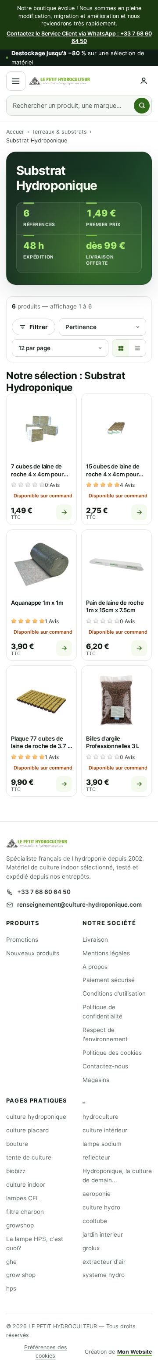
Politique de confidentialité (102, 1012)
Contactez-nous (105, 1066)
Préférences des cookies (45, 1351)
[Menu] (15, 81)
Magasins (96, 1079)
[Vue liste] (137, 348)
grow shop (21, 1274)
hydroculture (100, 1116)
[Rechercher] (142, 105)
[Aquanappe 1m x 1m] (41, 564)
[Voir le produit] (64, 512)
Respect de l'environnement (105, 1034)
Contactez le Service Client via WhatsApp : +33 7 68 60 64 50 (79, 37)
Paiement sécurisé (109, 979)
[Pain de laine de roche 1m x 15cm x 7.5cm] (116, 564)
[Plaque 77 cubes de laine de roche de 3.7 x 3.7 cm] (41, 700)
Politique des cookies (112, 1052)
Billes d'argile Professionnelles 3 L (112, 742)
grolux (91, 1248)
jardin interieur (103, 1234)
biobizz (15, 1170)
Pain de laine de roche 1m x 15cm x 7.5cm (115, 606)
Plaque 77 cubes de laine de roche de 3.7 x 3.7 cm (41, 746)
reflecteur (96, 1157)
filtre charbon (25, 1211)
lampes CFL (23, 1198)
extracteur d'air (104, 1261)
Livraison (95, 939)
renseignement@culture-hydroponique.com (79, 904)
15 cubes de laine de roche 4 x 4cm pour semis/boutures (113, 474)
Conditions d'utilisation (114, 993)
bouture (17, 1143)
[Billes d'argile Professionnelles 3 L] (116, 700)
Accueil (15, 131)
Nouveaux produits (32, 953)
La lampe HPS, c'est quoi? (34, 1243)
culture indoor (25, 1184)
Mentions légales (106, 953)
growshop (20, 1225)
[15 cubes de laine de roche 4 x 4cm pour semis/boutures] (116, 428)
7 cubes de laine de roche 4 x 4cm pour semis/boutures (37, 474)
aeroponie (97, 1193)
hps (11, 1288)
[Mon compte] (144, 81)
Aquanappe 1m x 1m (37, 602)
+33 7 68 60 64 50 (44, 891)
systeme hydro (104, 1274)
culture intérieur (105, 1130)
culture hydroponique (36, 1116)
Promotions (22, 939)
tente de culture (28, 1157)
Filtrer (38, 326)
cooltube (95, 1220)
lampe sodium (102, 1143)
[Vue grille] (120, 348)
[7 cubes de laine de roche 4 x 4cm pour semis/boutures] (41, 428)
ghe (11, 1261)
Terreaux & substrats (59, 131)
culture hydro (101, 1207)
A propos (95, 966)
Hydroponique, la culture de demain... (117, 1175)
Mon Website (134, 1351)
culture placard (27, 1130)
